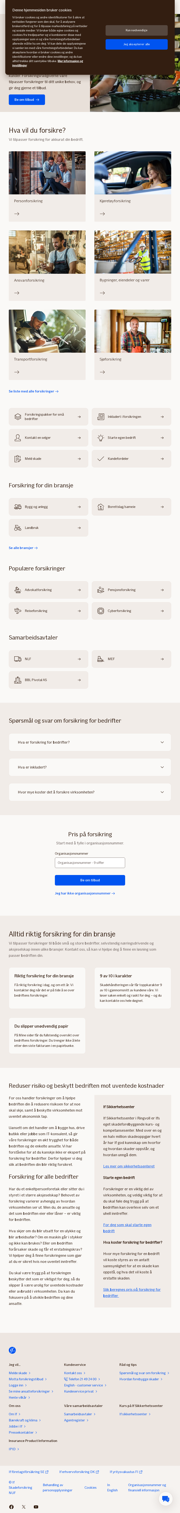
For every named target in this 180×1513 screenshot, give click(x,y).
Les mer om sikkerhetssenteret (129, 1166)
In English (112, 1487)
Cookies (91, 1487)
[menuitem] (165, 1499)
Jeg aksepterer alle (136, 44)
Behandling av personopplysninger (57, 1487)
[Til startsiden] (12, 1350)
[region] (90, 37)
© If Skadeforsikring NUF (20, 1487)
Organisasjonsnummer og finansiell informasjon (147, 1487)
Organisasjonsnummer (71, 853)
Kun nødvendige (137, 30)
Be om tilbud (24, 100)
